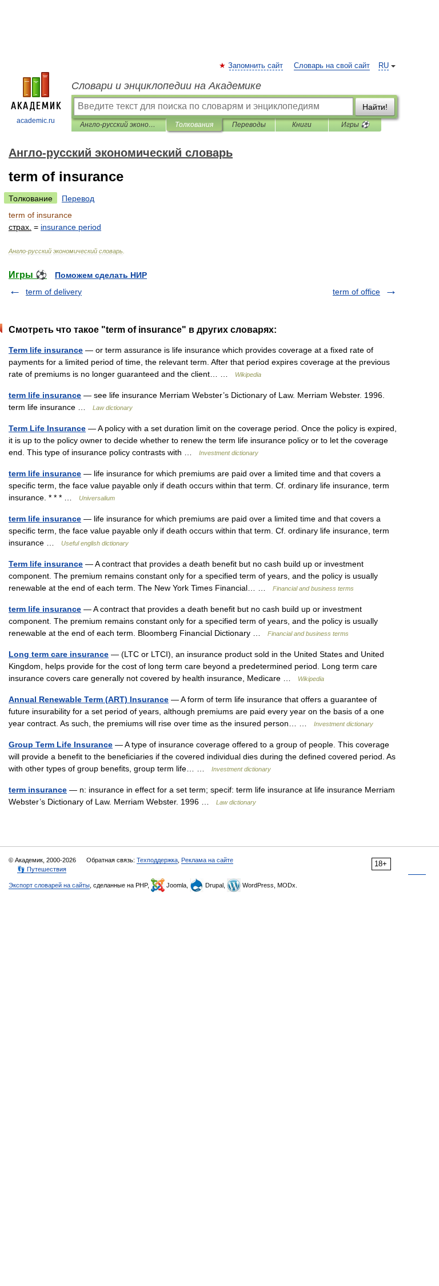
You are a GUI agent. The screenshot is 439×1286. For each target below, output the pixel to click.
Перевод (78, 198)
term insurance (38, 789)
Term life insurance (46, 350)
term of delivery (54, 291)
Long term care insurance (59, 654)
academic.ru (36, 121)
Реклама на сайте (207, 860)
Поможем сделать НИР (101, 275)
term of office (356, 291)
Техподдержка (157, 860)
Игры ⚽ (355, 125)
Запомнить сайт (256, 66)
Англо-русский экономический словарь (118, 125)
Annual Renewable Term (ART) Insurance (89, 699)
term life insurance (45, 395)
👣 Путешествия (41, 869)
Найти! (375, 107)
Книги (302, 125)
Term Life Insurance (47, 428)
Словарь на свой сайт (332, 66)
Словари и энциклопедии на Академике (166, 85)
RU (383, 66)
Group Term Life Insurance (61, 744)
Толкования (194, 125)
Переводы (249, 125)
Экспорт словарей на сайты (49, 885)
